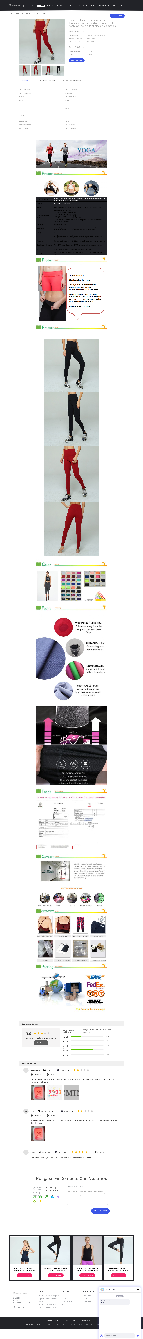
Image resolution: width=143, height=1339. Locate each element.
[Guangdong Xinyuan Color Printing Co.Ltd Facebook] (14, 1307)
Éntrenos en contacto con (106, 5)
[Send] (137, 1335)
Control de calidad (89, 5)
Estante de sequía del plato (47, 1305)
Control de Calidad (53, 1320)
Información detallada (27, 81)
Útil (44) (101, 1152)
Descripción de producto (49, 81)
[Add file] (101, 1335)
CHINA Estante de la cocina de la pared (32, 1324)
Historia (64, 1295)
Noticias (120, 5)
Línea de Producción (90, 1301)
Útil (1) (52, 1074)
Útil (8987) (53, 1115)
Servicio (64, 1298)
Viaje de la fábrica (75, 5)
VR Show (50, 5)
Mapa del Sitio (70, 1320)
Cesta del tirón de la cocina (47, 1308)
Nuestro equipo (67, 1301)
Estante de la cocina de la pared (49, 1296)
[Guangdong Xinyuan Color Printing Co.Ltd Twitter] (19, 1307)
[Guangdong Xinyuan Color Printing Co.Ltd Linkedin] (23, 1307)
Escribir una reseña (41, 1043)
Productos (41, 5)
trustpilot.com (38, 1074)
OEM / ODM (87, 1295)
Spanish (129, 16)
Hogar (33, 5)
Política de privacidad (88, 1320)
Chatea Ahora (117, 16)
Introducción (66, 1304)
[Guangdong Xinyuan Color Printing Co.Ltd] (36, 1197)
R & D (85, 1298)
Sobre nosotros (60, 5)
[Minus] (138, 1289)
